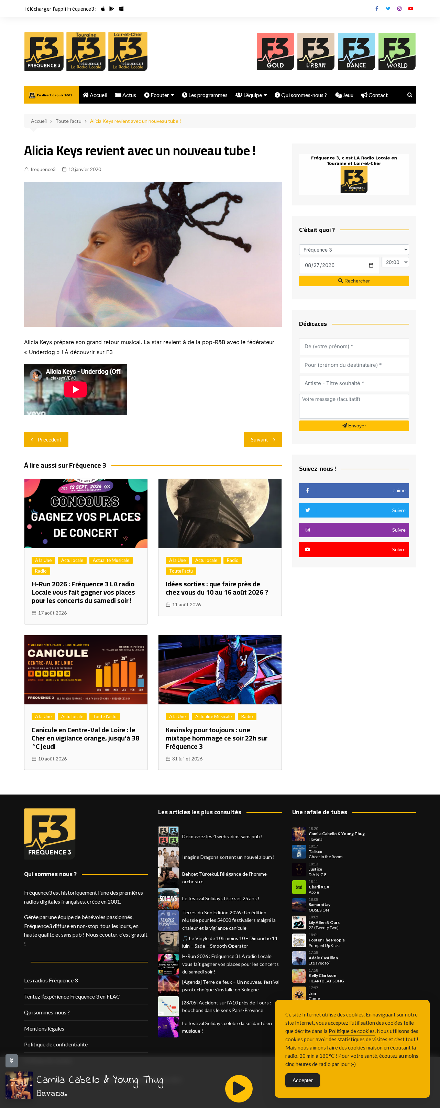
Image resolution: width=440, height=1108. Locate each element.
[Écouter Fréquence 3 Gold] (275, 52)
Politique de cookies (352, 1031)
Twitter (388, 8)
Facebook (377, 8)
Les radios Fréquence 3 (51, 980)
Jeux (347, 95)
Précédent (50, 439)
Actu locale (72, 560)
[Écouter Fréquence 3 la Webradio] (44, 51)
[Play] (239, 1088)
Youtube (411, 8)
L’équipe (252, 95)
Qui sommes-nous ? (303, 95)
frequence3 (43, 169)
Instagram (399, 8)
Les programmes (207, 95)
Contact (377, 95)
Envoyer (356, 425)
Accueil (98, 95)
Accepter (303, 1080)
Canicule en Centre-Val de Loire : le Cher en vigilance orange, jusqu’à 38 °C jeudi (85, 738)
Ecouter (159, 95)
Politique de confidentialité (56, 1044)
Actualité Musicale (111, 560)
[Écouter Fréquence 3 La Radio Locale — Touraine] (86, 51)
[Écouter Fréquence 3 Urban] (316, 52)
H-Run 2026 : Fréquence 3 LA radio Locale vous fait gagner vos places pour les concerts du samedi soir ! (83, 592)
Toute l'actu (181, 571)
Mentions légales (44, 1028)
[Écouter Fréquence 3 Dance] (356, 52)
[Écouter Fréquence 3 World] (397, 52)
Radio (41, 571)
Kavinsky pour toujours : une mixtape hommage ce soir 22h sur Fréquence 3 (216, 738)
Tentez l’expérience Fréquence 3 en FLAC (72, 996)
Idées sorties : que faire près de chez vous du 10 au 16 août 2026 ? (217, 587)
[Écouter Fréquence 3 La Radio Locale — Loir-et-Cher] (128, 51)
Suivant (259, 439)
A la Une (43, 560)
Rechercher (356, 281)
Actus (128, 95)
